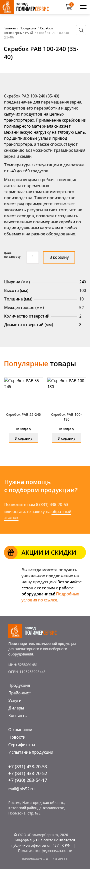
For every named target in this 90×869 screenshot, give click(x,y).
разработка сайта (32, 859)
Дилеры (16, 708)
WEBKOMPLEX (57, 859)
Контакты (18, 715)
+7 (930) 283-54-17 (27, 780)
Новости (17, 737)
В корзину (59, 257)
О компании (20, 729)
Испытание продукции (30, 752)
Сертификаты (21, 744)
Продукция (28, 28)
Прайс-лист (19, 693)
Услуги (15, 700)
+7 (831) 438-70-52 (27, 773)
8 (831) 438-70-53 (52, 504)
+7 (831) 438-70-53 (27, 766)
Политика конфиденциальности (45, 850)
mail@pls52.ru (21, 789)
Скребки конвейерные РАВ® (28, 30)
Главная (10, 28)
